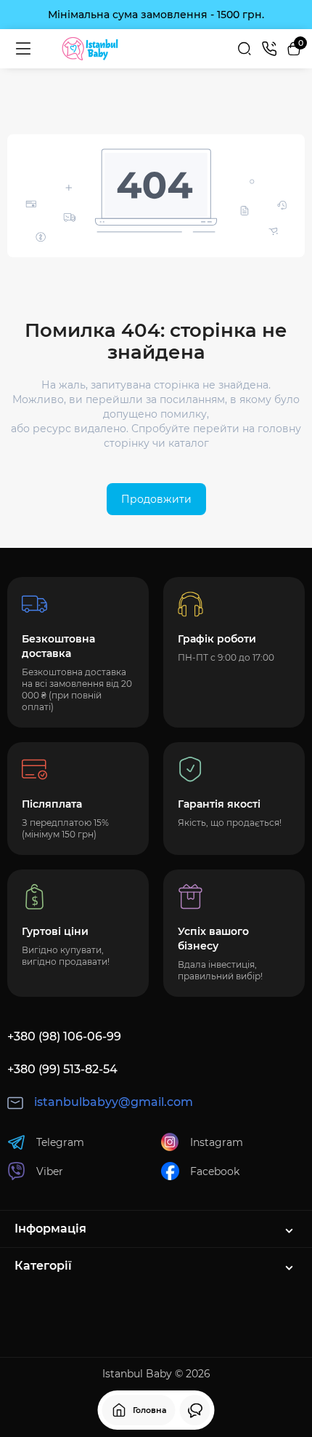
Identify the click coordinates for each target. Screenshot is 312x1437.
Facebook (214, 1171)
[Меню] (23, 49)
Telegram (60, 1142)
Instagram (216, 1142)
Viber (49, 1171)
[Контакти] (269, 49)
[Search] (244, 49)
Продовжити (156, 499)
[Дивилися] (195, 1410)
